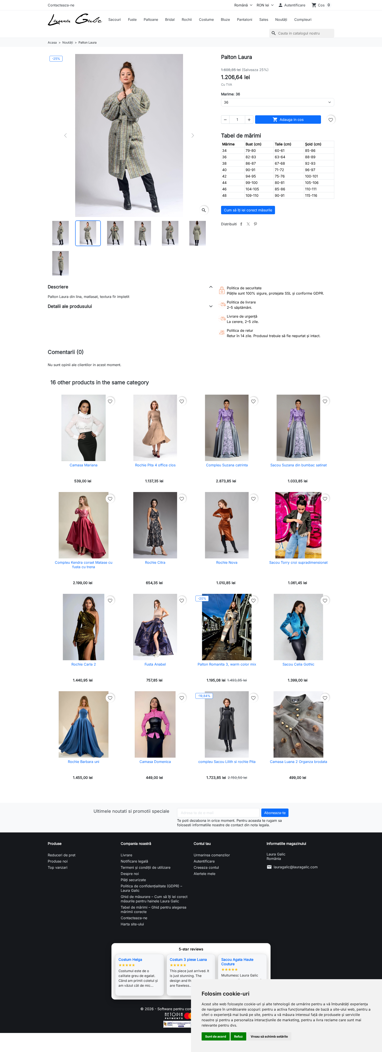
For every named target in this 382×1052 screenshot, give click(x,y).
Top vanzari (57, 867)
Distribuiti (241, 224)
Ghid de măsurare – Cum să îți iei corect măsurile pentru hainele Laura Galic (154, 898)
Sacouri (114, 19)
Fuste (132, 19)
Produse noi (58, 861)
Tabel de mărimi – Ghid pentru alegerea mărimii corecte (153, 909)
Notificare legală (134, 861)
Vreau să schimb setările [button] (269, 1036)
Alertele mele (204, 873)
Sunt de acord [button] (215, 1036)
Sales (263, 19)
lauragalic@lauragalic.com (296, 867)
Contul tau (202, 843)
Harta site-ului (132, 924)
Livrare (126, 855)
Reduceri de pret (61, 855)
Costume (206, 19)
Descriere (58, 287)
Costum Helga (130, 959)
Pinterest (255, 224)
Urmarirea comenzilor (212, 855)
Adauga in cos (288, 119)
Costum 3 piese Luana (188, 959)
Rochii (187, 19)
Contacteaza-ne (61, 5)
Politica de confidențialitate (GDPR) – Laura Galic (151, 888)
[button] (291, 5)
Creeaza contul (206, 867)
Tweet (248, 224)
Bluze (225, 19)
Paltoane (151, 19)
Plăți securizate (133, 880)
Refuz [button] (238, 1036)
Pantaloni (244, 19)
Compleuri (302, 19)
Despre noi (130, 873)
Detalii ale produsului (70, 306)
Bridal (170, 19)
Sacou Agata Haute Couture (237, 961)
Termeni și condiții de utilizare (145, 867)
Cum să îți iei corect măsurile (248, 210)
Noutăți (281, 19)
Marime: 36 (230, 94)
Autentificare (204, 861)
